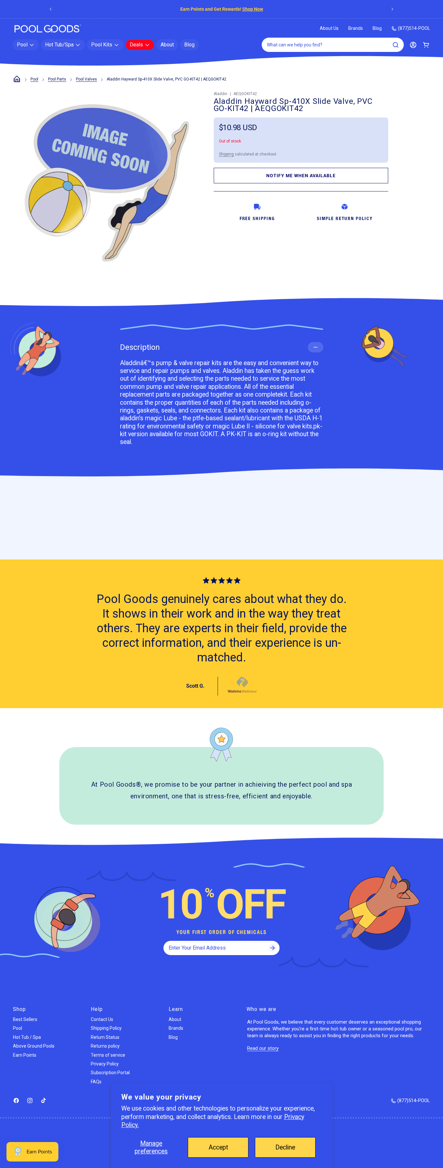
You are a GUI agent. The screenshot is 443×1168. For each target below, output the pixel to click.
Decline (285, 1147)
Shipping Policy (106, 1028)
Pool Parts (57, 79)
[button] (26, 45)
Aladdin (220, 94)
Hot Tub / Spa (27, 1037)
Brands (355, 28)
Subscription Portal (110, 1072)
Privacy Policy (105, 1063)
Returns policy (105, 1046)
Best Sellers (25, 1019)
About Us (329, 28)
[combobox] (333, 45)
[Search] (396, 45)
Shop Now (252, 9)
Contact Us (102, 1019)
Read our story (263, 1048)
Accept (218, 1147)
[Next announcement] (392, 9)
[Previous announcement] (50, 9)
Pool (34, 79)
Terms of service (108, 1055)
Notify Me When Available (301, 175)
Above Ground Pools (33, 1046)
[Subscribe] (272, 948)
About (175, 1019)
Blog (377, 28)
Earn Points (24, 1055)
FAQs (96, 1081)
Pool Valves (86, 79)
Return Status (105, 1037)
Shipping (226, 154)
